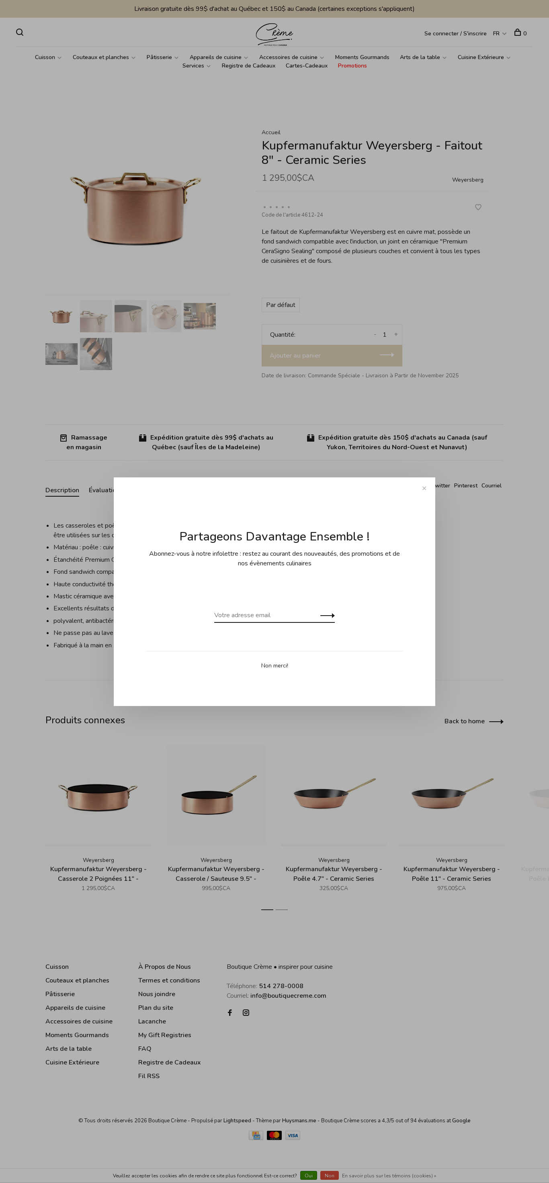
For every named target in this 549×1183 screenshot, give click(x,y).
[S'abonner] (325, 615)
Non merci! (274, 665)
